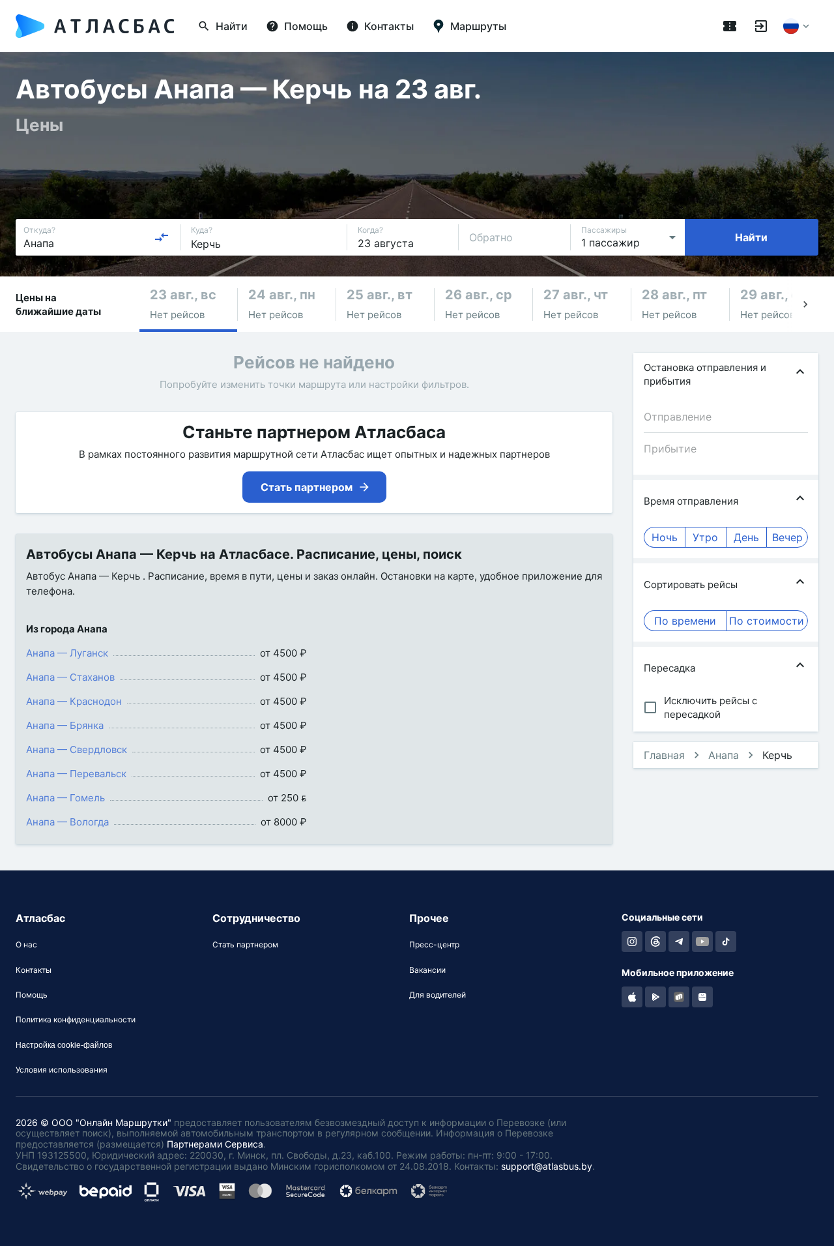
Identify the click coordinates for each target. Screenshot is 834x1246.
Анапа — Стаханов (70, 677)
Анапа (723, 755)
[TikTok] (725, 941)
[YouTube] (702, 941)
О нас (26, 944)
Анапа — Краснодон (74, 701)
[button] (188, 304)
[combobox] (96, 237)
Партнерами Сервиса (215, 1144)
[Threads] (655, 941)
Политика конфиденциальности (76, 1019)
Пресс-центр (434, 944)
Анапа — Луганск (67, 653)
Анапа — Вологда (67, 822)
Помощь (32, 995)
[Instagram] (632, 941)
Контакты (33, 970)
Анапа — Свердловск (76, 749)
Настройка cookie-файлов (64, 1045)
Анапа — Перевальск (76, 773)
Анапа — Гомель (65, 798)
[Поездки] (729, 26)
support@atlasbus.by (546, 1166)
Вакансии (427, 970)
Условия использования (62, 1070)
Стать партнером (245, 944)
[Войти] (761, 26)
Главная (664, 755)
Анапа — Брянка (65, 725)
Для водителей (437, 995)
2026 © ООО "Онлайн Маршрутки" (93, 1122)
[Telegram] (679, 941)
